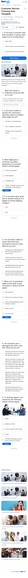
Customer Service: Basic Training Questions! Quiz (14, 483)
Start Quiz (14, 58)
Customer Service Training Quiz (9, 498)
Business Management (8, 17)
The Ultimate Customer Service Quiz (11, 559)
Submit (6, 190)
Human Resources (19, 17)
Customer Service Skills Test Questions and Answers (12, 527)
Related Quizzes (5, 470)
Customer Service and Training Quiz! (11, 512)
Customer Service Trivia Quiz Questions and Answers (12, 544)
